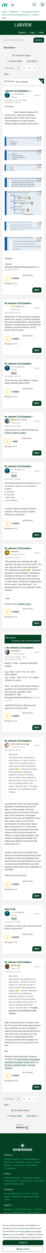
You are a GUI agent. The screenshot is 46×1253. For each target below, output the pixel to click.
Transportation (10, 1168)
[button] (7, 278)
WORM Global (24, 604)
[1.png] (23, 141)
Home (4, 12)
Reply (36, 290)
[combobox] (17, 40)
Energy (28, 1162)
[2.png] (23, 155)
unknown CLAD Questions (17, 91)
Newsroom (16, 1196)
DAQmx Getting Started (15, 433)
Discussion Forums (29, 12)
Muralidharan (35, 641)
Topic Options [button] (9, 47)
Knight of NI (29, 1062)
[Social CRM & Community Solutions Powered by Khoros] (22, 1127)
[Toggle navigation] (12, 5)
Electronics (19, 1162)
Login (32, 32)
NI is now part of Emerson (13, 1193)
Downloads (8, 1209)
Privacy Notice (25, 1231)
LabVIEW (34, 15)
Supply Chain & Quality (31, 1196)
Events (7, 1199)
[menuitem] (34, 5)
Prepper (8, 1065)
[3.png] (23, 167)
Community (14, 12)
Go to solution (22, 82)
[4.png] (23, 182)
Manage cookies (23, 1249)
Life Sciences (19, 1165)
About (27, 1193)
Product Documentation (23, 1209)
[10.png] (23, 244)
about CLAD (10, 909)
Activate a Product (18, 1212)
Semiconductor (31, 1165)
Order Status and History (32, 1178)
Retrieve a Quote (11, 1181)
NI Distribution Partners (12, 1178)
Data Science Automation (28, 1059)
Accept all (23, 1243)
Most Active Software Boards (15, 15)
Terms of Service (26, 1181)
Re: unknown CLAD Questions (18, 303)
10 (13, 1081)
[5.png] (23, 203)
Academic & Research (12, 1159)
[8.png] (23, 226)
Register (22, 32)
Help (41, 32)
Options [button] (36, 95)
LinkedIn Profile (19, 1065)
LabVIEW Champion (14, 1062)
